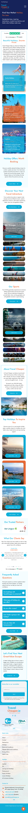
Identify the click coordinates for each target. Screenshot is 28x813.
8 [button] (20, 566)
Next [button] (25, 555)
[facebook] (13, 716)
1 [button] (8, 566)
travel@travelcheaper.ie (12, 797)
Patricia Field (14, 548)
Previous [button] (3, 555)
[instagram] (15, 716)
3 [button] (11, 566)
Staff (14, 728)
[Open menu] (25, 6)
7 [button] (18, 566)
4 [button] (13, 566)
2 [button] (9, 566)
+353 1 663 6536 (9, 794)
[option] (8, 528)
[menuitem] (4, 2)
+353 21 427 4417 (9, 792)
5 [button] (15, 566)
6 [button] (16, 566)
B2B (14, 799)
